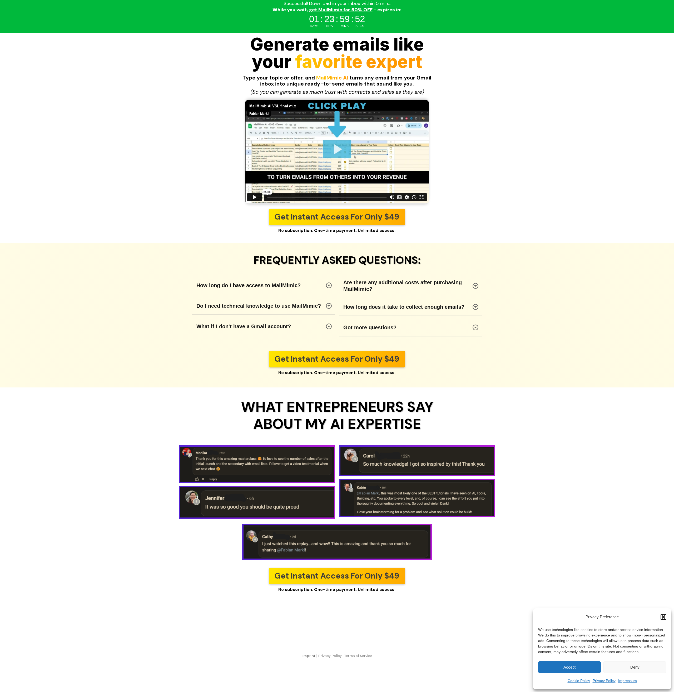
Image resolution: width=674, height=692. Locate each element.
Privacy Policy (604, 681)
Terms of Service (358, 656)
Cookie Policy (579, 681)
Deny (635, 667)
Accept (569, 667)
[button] (663, 617)
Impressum (627, 681)
